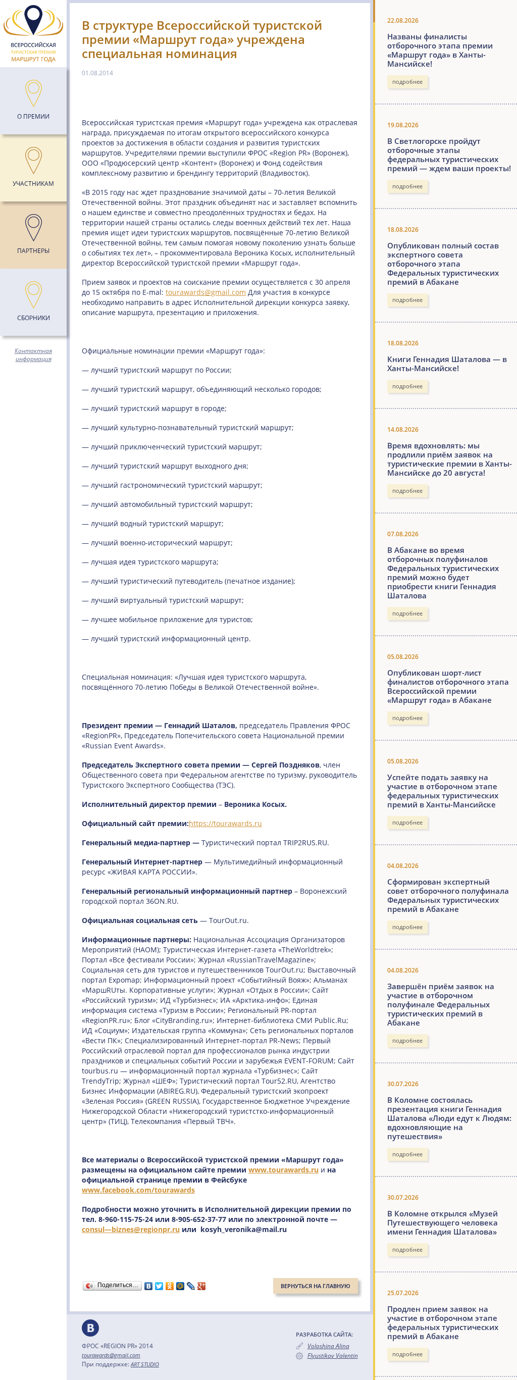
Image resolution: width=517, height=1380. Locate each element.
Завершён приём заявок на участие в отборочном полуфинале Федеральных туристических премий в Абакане (440, 1004)
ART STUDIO (145, 1364)
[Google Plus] (201, 1286)
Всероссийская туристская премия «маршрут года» (33, 33)
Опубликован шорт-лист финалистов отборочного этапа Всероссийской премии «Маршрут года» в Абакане (448, 686)
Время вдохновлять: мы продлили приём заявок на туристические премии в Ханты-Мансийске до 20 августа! (449, 459)
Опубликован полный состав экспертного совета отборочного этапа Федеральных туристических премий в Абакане (443, 263)
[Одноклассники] (170, 1286)
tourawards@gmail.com (206, 292)
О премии (33, 116)
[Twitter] (159, 1286)
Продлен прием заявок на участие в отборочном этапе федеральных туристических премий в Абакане (442, 1322)
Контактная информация (33, 354)
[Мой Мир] (180, 1286)
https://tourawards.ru (225, 823)
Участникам (33, 183)
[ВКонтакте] (148, 1286)
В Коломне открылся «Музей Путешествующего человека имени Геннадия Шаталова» (442, 1222)
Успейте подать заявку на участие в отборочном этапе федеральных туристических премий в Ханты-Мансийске (442, 790)
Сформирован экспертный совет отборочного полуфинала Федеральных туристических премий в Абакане (448, 895)
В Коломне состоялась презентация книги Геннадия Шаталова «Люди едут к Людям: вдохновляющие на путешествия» (449, 1118)
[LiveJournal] (191, 1286)
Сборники (33, 318)
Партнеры (33, 250)
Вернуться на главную (315, 1286)
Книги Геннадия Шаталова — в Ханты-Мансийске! (447, 363)
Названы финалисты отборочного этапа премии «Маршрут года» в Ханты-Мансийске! (440, 50)
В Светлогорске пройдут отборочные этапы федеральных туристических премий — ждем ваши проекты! (449, 154)
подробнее (407, 81)
